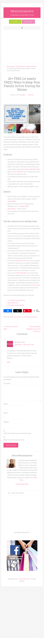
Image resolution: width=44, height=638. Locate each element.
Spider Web (11, 209)
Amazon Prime (20, 260)
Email (5, 413)
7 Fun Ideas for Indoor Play (16, 300)
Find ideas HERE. (23, 206)
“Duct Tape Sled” (17, 172)
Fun (22, 317)
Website (6, 422)
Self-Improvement (32, 317)
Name (5, 404)
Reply (8, 362)
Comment (7, 383)
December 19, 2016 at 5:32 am (24, 344)
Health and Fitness (15, 317)
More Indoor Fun (13, 303)
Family (25, 317)
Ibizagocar (18, 342)
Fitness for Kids (35, 285)
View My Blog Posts (22, 484)
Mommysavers (22, 11)
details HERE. (12, 201)
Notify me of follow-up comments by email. (17, 433)
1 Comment (30, 95)
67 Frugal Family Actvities (16, 305)
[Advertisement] (22, 45)
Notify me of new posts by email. (13, 440)
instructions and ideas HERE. (30, 169)
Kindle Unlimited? (21, 273)
